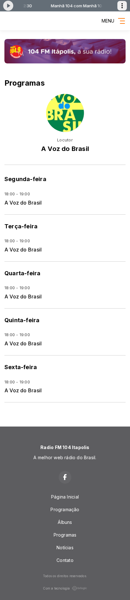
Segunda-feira (25, 179)
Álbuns (65, 522)
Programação (64, 509)
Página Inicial (65, 496)
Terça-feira (21, 226)
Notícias (65, 547)
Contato (64, 560)
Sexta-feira (20, 367)
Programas (65, 535)
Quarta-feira (22, 273)
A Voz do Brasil (23, 203)
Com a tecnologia (56, 588)
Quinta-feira (22, 320)
